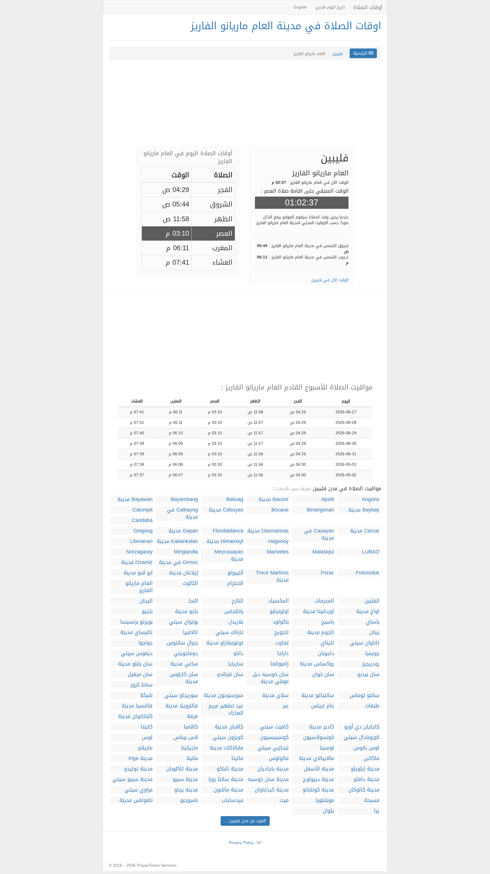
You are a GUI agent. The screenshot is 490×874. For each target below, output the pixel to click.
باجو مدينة (186, 611)
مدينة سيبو (185, 779)
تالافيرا (190, 632)
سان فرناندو (230, 674)
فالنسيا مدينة (137, 706)
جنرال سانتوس (182, 643)
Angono (370, 499)
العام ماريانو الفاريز (139, 587)
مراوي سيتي (138, 790)
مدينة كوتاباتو (318, 790)
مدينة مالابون (228, 790)
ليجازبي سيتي (273, 748)
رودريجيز (370, 664)
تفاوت (282, 643)
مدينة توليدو (138, 769)
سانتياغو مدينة (317, 695)
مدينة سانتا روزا (225, 779)
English (300, 7)
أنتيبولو (235, 573)
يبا (376, 811)
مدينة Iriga (140, 758)
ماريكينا (189, 748)
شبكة (146, 695)
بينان (374, 632)
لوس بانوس (366, 748)
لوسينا (327, 748)
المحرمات (324, 601)
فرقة (192, 716)
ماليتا (237, 758)
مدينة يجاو (186, 790)
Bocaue (280, 510)
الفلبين (371, 601)
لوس (147, 737)
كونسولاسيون (318, 737)
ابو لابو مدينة (138, 573)
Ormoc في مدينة (178, 562)
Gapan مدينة (183, 531)
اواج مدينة (367, 611)
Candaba (142, 520)
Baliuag (234, 499)
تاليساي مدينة (136, 632)
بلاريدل (235, 622)
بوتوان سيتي (183, 622)
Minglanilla (186, 552)
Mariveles (278, 552)
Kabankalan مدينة (177, 541)
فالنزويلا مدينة (181, 706)
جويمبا (372, 653)
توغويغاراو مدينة (224, 643)
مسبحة (371, 800)
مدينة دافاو (366, 779)
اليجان (146, 601)
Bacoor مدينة (273, 499)
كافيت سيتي (274, 727)
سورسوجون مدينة (223, 695)
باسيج (327, 622)
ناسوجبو (189, 800)
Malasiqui (323, 552)
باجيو (147, 611)
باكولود (281, 622)
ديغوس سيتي (137, 653)
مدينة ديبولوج (318, 779)
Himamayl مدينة (224, 541)
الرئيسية (361, 53)
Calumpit (142, 510)
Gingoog (143, 531)
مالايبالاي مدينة (316, 758)
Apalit (327, 499)
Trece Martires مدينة (272, 576)
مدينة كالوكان (363, 790)
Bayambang (184, 499)
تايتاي (327, 643)
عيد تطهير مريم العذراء (225, 709)
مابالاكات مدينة (226, 748)
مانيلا (192, 758)
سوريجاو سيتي (181, 695)
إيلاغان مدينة (183, 573)
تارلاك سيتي (229, 632)
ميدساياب (232, 800)
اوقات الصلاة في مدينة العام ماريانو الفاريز (286, 25)
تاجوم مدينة (320, 632)
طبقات (372, 706)
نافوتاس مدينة (136, 800)
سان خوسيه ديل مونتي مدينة (270, 678)
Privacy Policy (241, 842)
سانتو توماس (364, 695)
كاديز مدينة (321, 727)
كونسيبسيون (274, 737)
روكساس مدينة (317, 664)
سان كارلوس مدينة (184, 678)
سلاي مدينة (275, 695)
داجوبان (326, 653)
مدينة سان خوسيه (268, 779)
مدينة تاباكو (230, 769)
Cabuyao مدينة (226, 510)
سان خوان (323, 674)
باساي (372, 622)
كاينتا (147, 727)
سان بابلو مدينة (135, 664)
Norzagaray (139, 552)
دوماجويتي (186, 653)
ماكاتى (371, 758)
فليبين (337, 54)
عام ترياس (322, 706)
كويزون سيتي (228, 737)
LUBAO (370, 552)
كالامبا (191, 727)
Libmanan (141, 541)
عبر (286, 706)
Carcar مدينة (364, 531)
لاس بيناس (186, 737)
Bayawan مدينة (135, 499)
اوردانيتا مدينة (318, 611)
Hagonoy (278, 541)
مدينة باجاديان (273, 769)
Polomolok (367, 573)
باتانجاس (233, 611)
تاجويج (281, 632)
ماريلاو (145, 748)
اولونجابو (279, 611)
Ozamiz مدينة (137, 562)
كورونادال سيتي (361, 737)
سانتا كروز (141, 685)
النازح (237, 601)
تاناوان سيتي (364, 643)
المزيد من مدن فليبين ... (245, 821)
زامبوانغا (280, 664)
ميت (284, 800)
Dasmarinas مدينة (268, 531)
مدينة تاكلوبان (182, 769)
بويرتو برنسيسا (136, 622)
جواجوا (145, 643)
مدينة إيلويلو (365, 769)
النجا (193, 601)
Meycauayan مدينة (228, 555)
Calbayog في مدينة (182, 513)
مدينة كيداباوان (272, 790)
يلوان (328, 811)
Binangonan (320, 510)
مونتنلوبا (325, 800)
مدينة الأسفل (319, 769)
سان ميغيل (140, 674)
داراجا (283, 653)
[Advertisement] (245, 106)
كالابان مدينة (229, 727)
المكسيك (278, 601)
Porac (327, 573)
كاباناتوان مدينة (135, 716)
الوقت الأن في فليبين (330, 280)
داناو (238, 653)
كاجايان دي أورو (361, 727)
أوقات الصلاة (367, 7)
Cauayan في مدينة (319, 534)
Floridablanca (228, 531)
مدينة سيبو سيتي (132, 779)
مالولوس (279, 758)
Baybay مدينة (363, 510)
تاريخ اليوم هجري (330, 7)
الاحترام (235, 583)
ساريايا (235, 664)
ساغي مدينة (184, 664)
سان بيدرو (368, 674)
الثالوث (190, 583)
